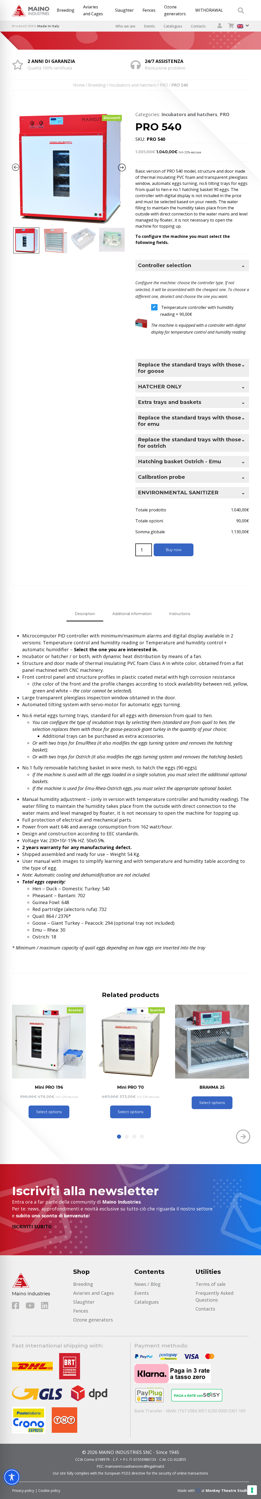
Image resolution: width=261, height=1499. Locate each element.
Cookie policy (49, 1490)
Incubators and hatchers (132, 85)
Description (85, 613)
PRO (164, 85)
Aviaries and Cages (93, 10)
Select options (49, 1112)
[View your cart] (231, 26)
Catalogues (173, 26)
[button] (119, 1136)
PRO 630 (212, 1087)
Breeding (65, 10)
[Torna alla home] (32, 10)
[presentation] (18, 1136)
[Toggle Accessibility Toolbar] (12, 1477)
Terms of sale (210, 1284)
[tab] (85, 613)
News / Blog (147, 1284)
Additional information (132, 613)
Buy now (173, 550)
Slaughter (124, 10)
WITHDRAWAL (209, 10)
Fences (148, 10)
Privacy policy (23, 1490)
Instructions (179, 613)
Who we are (125, 26)
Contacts (198, 26)
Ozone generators (175, 10)
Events (149, 26)
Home (79, 85)
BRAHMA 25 (130, 1087)
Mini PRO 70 (49, 1087)
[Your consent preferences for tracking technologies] (252, 1490)
